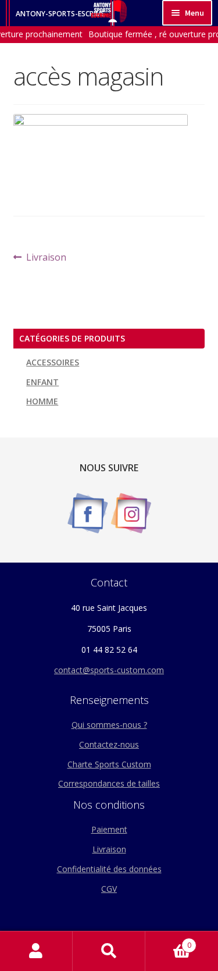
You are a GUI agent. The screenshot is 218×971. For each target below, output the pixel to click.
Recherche (109, 951)
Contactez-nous (109, 744)
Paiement (109, 829)
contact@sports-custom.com (109, 669)
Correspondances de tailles (109, 783)
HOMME (42, 401)
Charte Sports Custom (109, 764)
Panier (168, 941)
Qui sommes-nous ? (109, 724)
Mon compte (36, 951)
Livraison (46, 257)
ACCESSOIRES (52, 362)
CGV (109, 888)
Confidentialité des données (109, 868)
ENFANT (42, 381)
